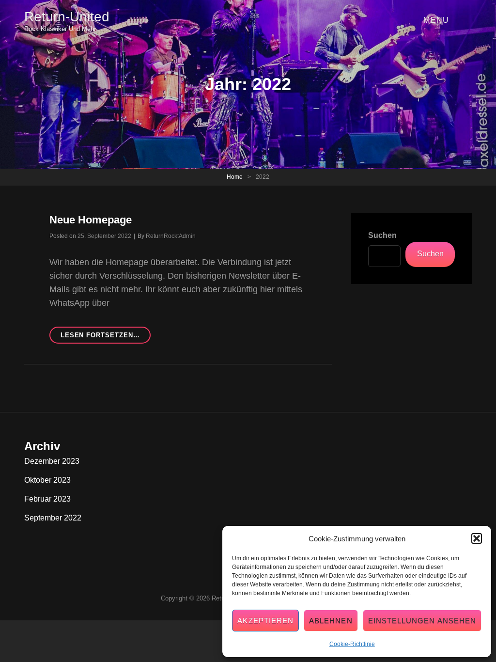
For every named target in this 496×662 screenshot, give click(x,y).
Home (235, 176)
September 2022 (52, 518)
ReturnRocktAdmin (171, 236)
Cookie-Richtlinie (352, 644)
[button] (476, 538)
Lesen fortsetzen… (106, 337)
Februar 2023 (47, 499)
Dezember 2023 (51, 461)
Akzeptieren (265, 620)
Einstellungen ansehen (422, 620)
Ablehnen (331, 620)
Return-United (66, 16)
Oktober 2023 (47, 480)
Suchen (382, 235)
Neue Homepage (90, 220)
